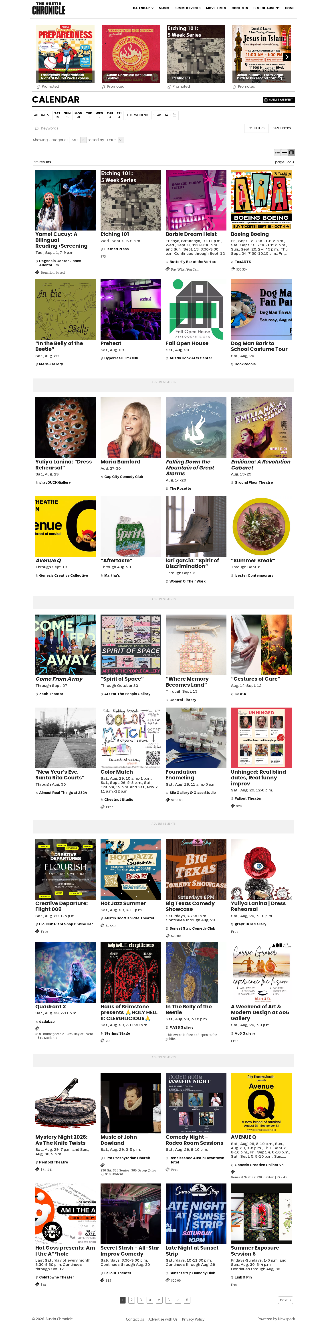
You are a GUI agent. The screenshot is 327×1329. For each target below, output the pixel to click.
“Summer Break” (253, 560)
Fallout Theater (248, 798)
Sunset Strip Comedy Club (192, 928)
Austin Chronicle (59, 1319)
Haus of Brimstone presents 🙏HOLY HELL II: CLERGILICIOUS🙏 (129, 1012)
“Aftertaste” (116, 560)
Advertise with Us (162, 1319)
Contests (240, 8)
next (284, 1300)
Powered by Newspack (276, 1319)
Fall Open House (187, 343)
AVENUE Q (243, 1137)
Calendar (141, 8)
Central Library (183, 700)
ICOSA (240, 694)
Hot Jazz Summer (123, 903)
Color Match (117, 772)
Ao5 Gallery (245, 1033)
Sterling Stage (117, 1033)
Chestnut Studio (118, 799)
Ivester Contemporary (254, 575)
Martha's (112, 575)
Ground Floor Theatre (254, 482)
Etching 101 (115, 234)
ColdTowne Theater (56, 1277)
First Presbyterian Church (127, 1158)
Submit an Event (281, 99)
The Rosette (180, 488)
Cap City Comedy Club (123, 477)
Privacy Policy (193, 1319)
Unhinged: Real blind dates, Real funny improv (258, 778)
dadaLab (47, 1022)
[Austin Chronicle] (49, 8)
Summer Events (188, 8)
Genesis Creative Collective (63, 575)
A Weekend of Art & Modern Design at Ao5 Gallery (260, 1012)
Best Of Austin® (266, 8)
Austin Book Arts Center (191, 358)
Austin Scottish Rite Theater (129, 918)
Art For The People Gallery (127, 694)
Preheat (111, 343)
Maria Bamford (120, 462)
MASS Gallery (51, 364)
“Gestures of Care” (255, 679)
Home (289, 8)
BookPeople (245, 364)
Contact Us (135, 1319)
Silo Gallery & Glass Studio (193, 793)
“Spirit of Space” (122, 679)
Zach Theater (51, 694)
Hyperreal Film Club (121, 358)
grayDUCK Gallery (55, 482)
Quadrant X (50, 1006)
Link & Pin (243, 1277)
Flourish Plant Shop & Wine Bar (66, 924)
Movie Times (216, 8)
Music (164, 8)
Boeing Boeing (250, 234)
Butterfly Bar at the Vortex (193, 262)
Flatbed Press (116, 249)
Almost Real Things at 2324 (63, 793)
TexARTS (243, 262)
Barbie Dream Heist (191, 234)
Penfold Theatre (53, 1162)
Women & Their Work (188, 581)
